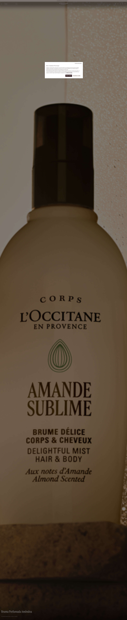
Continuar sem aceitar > (78, 63)
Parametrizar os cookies (76, 75)
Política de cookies (69, 72)
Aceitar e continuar (68, 75)
